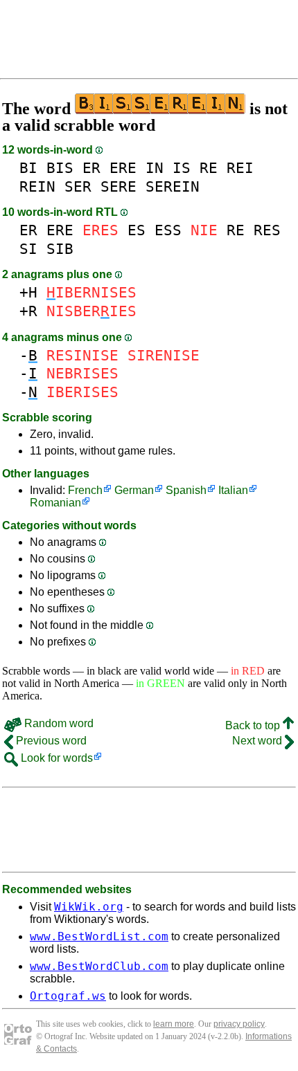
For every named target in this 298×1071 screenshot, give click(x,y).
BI (28, 167)
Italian (233, 490)
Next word (258, 741)
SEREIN (173, 186)
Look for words (55, 758)
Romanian (55, 503)
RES (267, 230)
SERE (118, 186)
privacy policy (239, 1024)
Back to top (254, 725)
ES (137, 230)
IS (182, 167)
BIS (59, 167)
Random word (57, 723)
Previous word (50, 741)
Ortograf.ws (68, 996)
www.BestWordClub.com (99, 966)
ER (91, 167)
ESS (168, 230)
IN (155, 167)
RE (209, 167)
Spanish (186, 490)
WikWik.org (88, 906)
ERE (123, 167)
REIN (37, 186)
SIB (59, 248)
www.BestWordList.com (99, 936)
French (85, 490)
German (134, 490)
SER (77, 186)
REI (240, 167)
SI (28, 248)
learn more (173, 1024)
